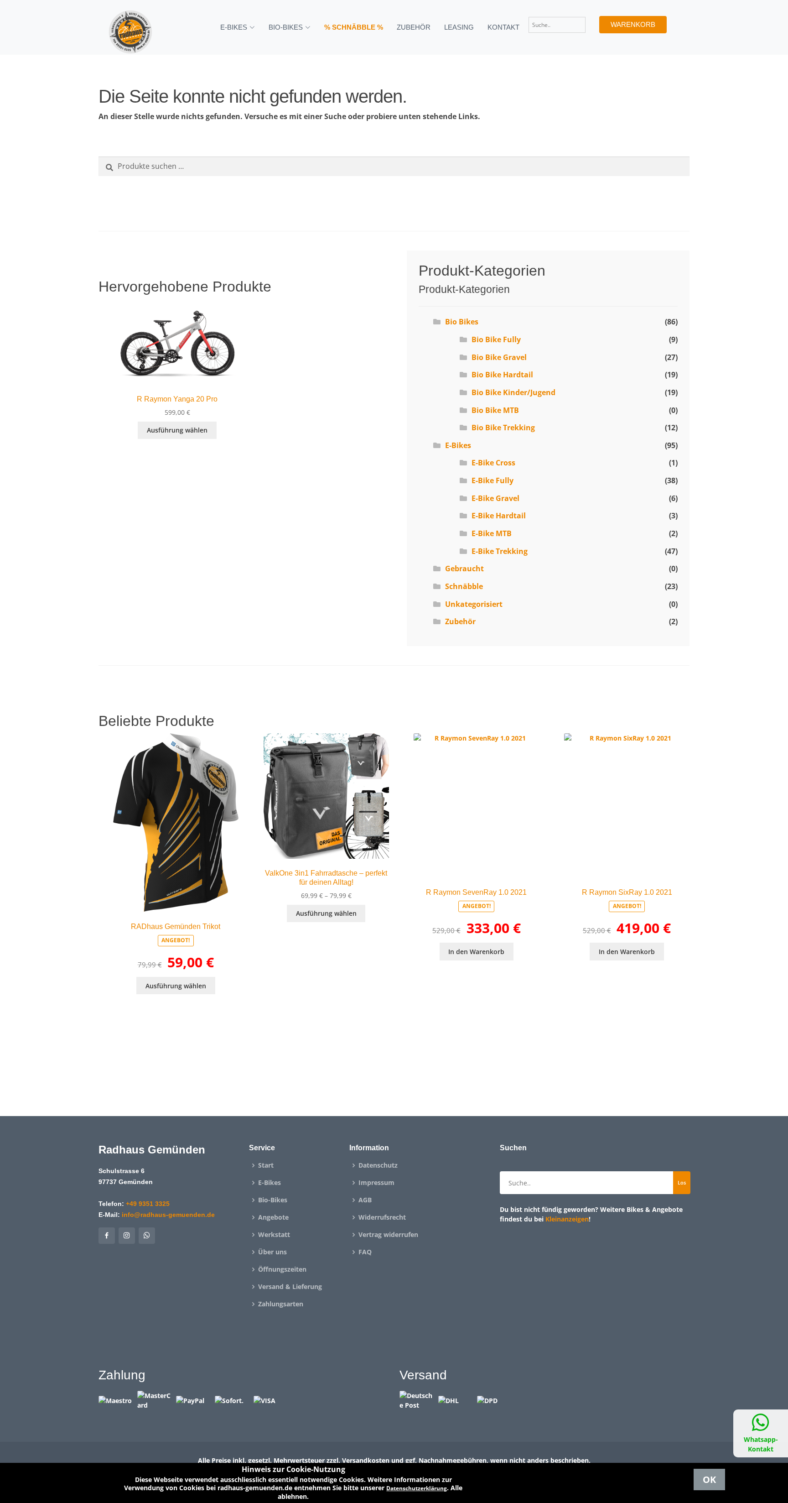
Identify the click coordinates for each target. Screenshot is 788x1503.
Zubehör (413, 27)
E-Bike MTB (492, 533)
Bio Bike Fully (496, 339)
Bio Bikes (461, 322)
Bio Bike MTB (495, 410)
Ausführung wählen (177, 430)
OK (709, 1479)
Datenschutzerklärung (416, 1488)
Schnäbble (464, 586)
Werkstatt (274, 1235)
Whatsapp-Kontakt (761, 1444)
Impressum (376, 1182)
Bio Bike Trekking (503, 428)
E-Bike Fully (492, 480)
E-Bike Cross (493, 463)
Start (266, 1165)
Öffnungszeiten (282, 1269)
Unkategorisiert (474, 604)
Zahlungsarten (280, 1304)
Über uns (272, 1252)
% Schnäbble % (353, 27)
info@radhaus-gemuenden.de (168, 1214)
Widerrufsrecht (382, 1217)
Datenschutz (378, 1165)
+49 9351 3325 (148, 1203)
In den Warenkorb (476, 951)
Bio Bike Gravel (499, 357)
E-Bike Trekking (500, 551)
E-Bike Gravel (495, 498)
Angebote (273, 1217)
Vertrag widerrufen (388, 1235)
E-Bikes (458, 445)
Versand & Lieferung (290, 1287)
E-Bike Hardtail (499, 516)
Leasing (459, 27)
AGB (365, 1200)
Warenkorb (633, 24)
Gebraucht (464, 569)
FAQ (365, 1252)
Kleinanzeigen (567, 1219)
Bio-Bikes (272, 1200)
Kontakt (503, 27)
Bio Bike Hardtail (502, 375)
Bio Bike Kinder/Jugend (513, 392)
